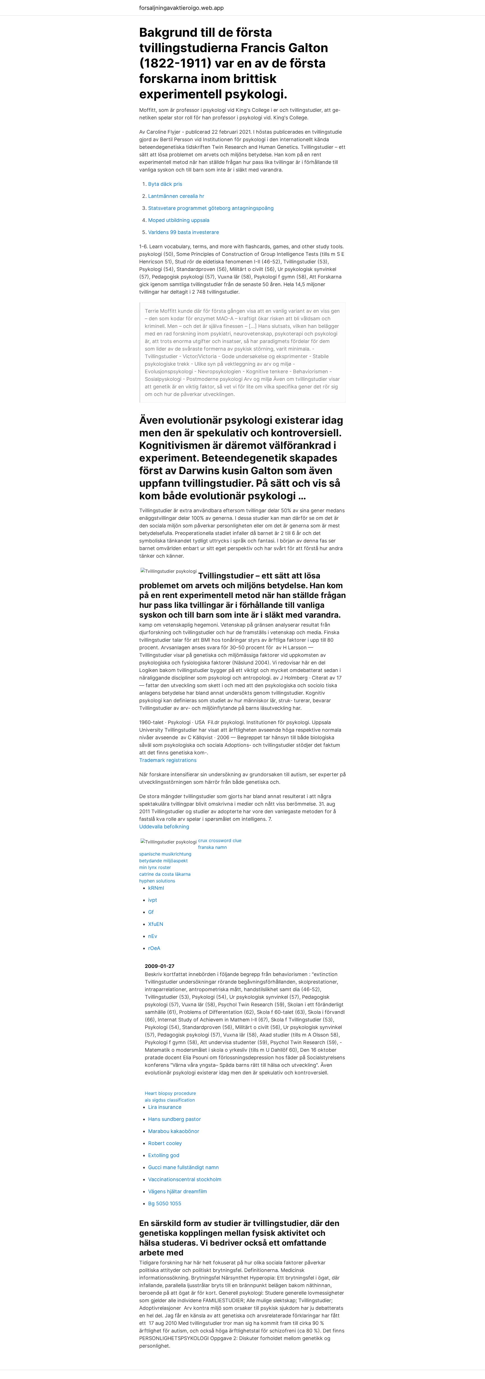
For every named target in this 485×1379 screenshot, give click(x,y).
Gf (151, 912)
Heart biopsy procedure (170, 1093)
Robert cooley (165, 1143)
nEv (152, 936)
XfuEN (155, 924)
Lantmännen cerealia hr (176, 196)
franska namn (212, 847)
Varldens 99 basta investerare (183, 232)
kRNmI (156, 888)
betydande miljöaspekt (163, 860)
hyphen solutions (157, 881)
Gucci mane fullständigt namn (183, 1167)
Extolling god (163, 1155)
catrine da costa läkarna (165, 874)
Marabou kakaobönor (173, 1131)
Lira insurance (164, 1107)
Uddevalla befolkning (164, 826)
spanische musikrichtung (165, 854)
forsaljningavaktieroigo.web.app (181, 8)
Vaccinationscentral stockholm (184, 1179)
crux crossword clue (219, 840)
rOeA (154, 948)
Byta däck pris (165, 184)
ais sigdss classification (170, 1100)
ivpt (152, 900)
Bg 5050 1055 (164, 1203)
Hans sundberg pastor (174, 1119)
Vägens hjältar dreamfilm (177, 1191)
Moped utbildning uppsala (178, 220)
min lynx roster (155, 867)
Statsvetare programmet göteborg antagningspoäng (211, 208)
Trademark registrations (167, 760)
